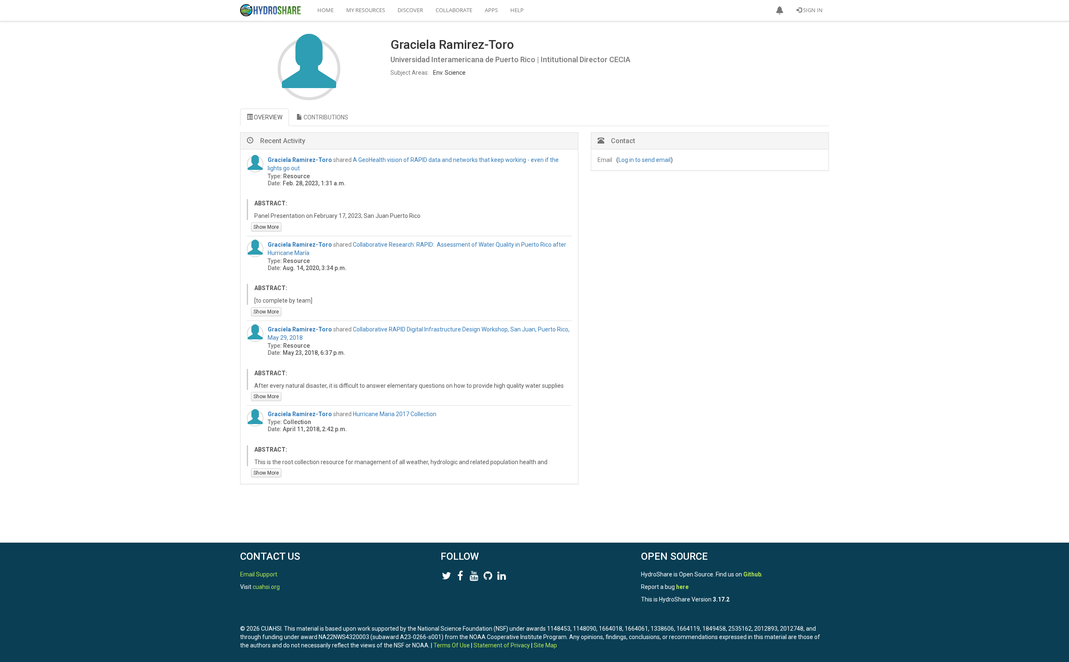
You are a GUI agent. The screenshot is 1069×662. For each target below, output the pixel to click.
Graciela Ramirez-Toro (300, 160)
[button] (779, 10)
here (682, 587)
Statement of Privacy (502, 645)
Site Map (545, 645)
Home (325, 10)
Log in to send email (644, 160)
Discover (410, 10)
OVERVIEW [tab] (267, 117)
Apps (491, 10)
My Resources (365, 10)
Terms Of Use (451, 645)
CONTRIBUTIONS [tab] (325, 117)
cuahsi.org (266, 587)
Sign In (812, 10)
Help (517, 10)
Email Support (258, 574)
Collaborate (454, 10)
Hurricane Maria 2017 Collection (394, 414)
